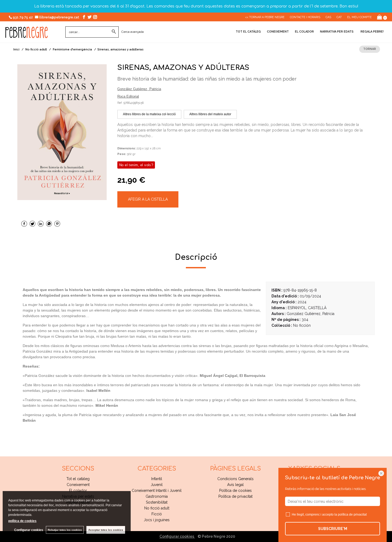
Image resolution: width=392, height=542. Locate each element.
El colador (304, 31)
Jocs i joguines (157, 520)
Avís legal (235, 485)
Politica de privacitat (235, 496)
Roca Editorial (128, 96)
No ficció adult (156, 508)
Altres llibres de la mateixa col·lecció (149, 114)
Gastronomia (157, 496)
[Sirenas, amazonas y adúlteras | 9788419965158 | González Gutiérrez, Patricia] (62, 132)
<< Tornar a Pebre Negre (265, 17)
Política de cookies (235, 490)
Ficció (156, 514)
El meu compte (359, 17)
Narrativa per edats (337, 31)
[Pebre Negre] (26, 35)
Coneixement (278, 31)
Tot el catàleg (248, 31)
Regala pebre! (372, 31)
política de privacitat (352, 514)
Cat (339, 17)
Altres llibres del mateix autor (210, 114)
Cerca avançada (132, 32)
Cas (328, 17)
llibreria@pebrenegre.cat (59, 17)
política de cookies (22, 521)
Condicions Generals (235, 479)
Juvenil (157, 485)
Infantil (156, 479)
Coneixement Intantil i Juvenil (157, 490)
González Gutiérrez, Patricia (139, 89)
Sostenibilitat (156, 502)
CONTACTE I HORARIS (305, 17)
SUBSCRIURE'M (332, 529)
